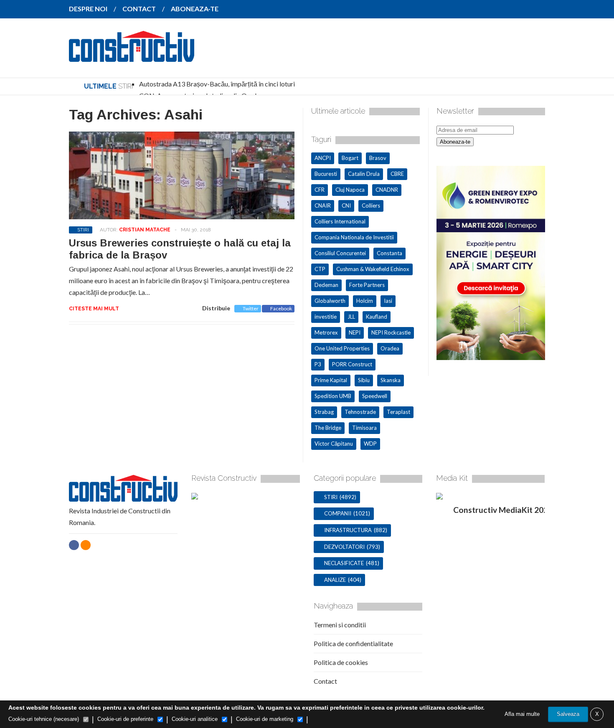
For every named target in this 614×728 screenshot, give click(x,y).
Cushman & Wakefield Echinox (372, 269)
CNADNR (387, 189)
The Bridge (328, 427)
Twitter (251, 308)
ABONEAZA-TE (194, 9)
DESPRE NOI (88, 9)
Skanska (391, 380)
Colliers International (340, 221)
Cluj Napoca (350, 189)
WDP (370, 443)
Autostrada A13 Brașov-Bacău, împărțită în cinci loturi (217, 84)
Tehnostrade (360, 411)
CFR (320, 189)
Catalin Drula (364, 173)
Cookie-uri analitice (195, 719)
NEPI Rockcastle (391, 332)
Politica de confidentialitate (353, 643)
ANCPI (323, 158)
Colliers (371, 205)
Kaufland (376, 316)
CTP (320, 269)
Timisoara (364, 427)
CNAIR (323, 205)
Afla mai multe (522, 714)
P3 (318, 364)
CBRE (397, 173)
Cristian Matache (144, 230)
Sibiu (364, 380)
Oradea (390, 348)
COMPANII (337, 513)
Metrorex (326, 332)
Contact (325, 681)
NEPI (354, 332)
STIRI (83, 230)
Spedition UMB (333, 396)
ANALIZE (335, 579)
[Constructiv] (131, 56)
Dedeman (326, 285)
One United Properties (342, 348)
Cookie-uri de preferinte (125, 719)
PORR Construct (352, 364)
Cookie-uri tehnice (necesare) (43, 719)
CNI (346, 205)
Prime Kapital (331, 380)
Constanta (389, 253)
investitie (326, 316)
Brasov (377, 158)
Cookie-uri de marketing (264, 719)
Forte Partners (367, 285)
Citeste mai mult (94, 309)
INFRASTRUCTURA (348, 530)
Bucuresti (326, 173)
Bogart (350, 158)
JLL (351, 316)
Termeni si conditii (340, 625)
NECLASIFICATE (344, 563)
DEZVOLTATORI (344, 546)
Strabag (324, 411)
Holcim (364, 300)
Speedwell (374, 396)
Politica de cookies (341, 662)
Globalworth (330, 300)
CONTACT (139, 9)
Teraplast (398, 411)
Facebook (281, 308)
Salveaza (568, 714)
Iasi (388, 300)
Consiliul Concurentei (340, 253)
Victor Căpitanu (334, 443)
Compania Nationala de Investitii (354, 237)
